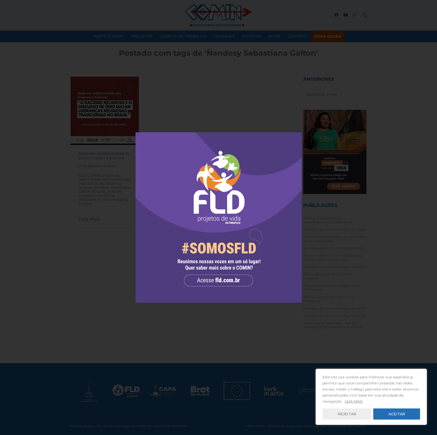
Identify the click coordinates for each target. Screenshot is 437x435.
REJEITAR (347, 414)
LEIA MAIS (354, 401)
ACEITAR (396, 414)
